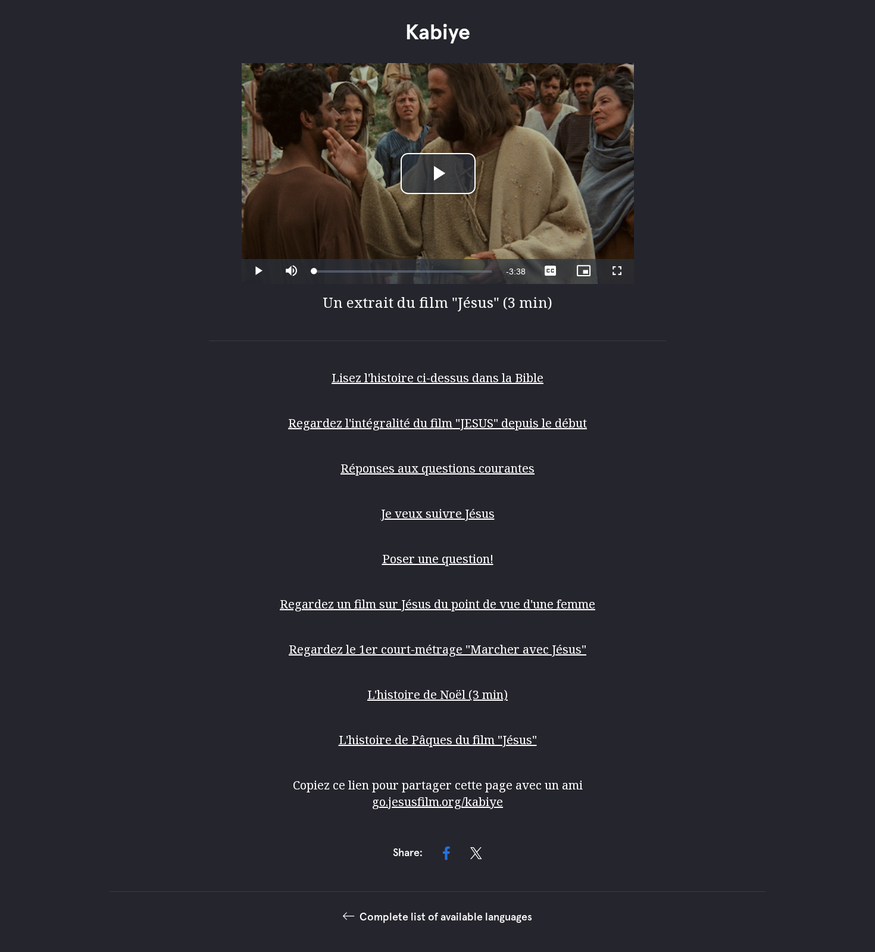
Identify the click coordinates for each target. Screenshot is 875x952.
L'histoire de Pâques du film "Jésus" (438, 740)
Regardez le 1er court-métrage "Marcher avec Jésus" (437, 649)
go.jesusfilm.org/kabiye (437, 802)
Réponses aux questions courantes (437, 468)
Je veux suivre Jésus (438, 513)
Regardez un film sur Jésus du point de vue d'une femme (437, 604)
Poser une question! (437, 559)
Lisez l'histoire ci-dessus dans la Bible (437, 378)
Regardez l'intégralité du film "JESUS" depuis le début (437, 423)
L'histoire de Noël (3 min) (437, 694)
